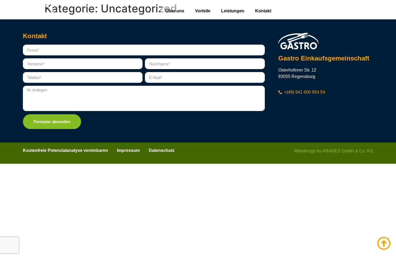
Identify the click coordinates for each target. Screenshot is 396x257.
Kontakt (263, 11)
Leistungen (232, 11)
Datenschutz (162, 150)
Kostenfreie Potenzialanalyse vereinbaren (65, 150)
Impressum (128, 150)
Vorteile (202, 11)
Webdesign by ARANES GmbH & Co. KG (333, 151)
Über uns (174, 11)
